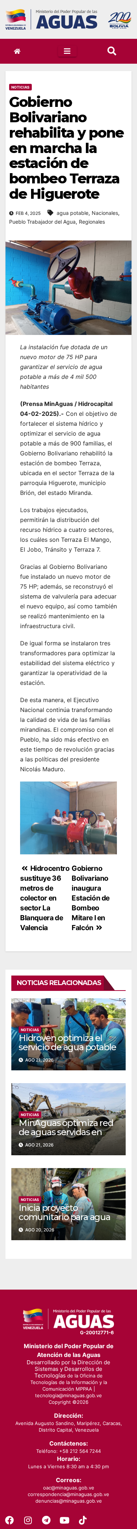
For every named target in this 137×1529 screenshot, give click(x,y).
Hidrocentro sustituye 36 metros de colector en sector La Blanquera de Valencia (44, 898)
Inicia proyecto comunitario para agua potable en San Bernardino (64, 1221)
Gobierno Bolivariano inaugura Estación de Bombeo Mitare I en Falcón (91, 898)
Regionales (92, 222)
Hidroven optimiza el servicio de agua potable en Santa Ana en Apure (67, 1047)
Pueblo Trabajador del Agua (42, 222)
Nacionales (105, 213)
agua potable (72, 213)
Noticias (20, 87)
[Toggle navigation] (67, 51)
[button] (111, 51)
